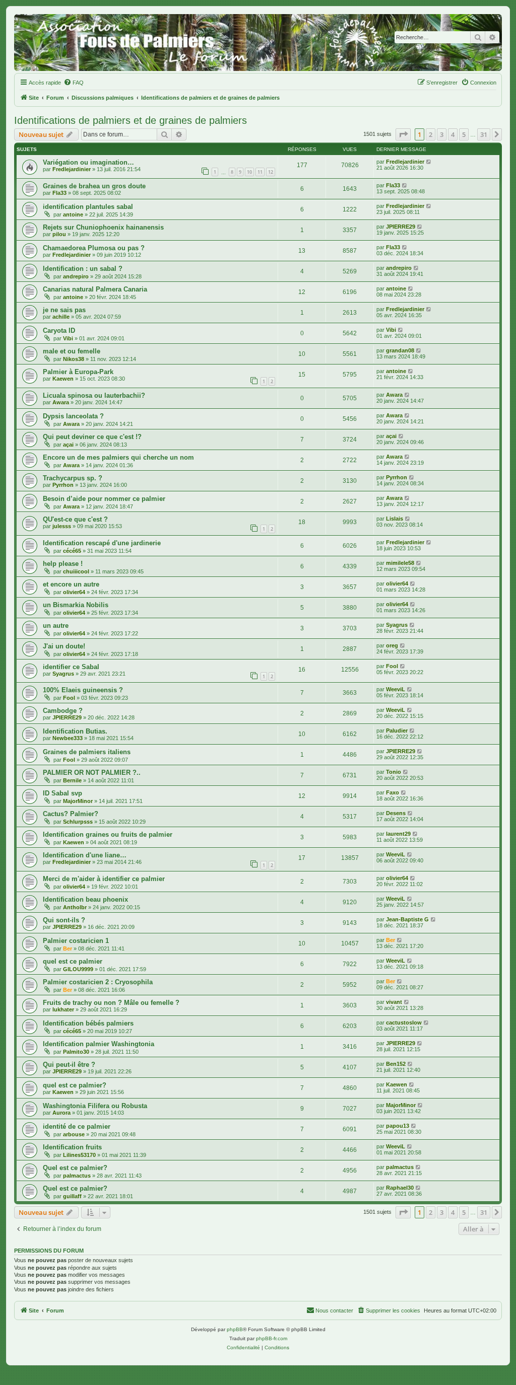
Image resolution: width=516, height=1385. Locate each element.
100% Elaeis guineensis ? (83, 690)
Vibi (68, 338)
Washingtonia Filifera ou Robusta (95, 1106)
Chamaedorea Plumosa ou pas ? (94, 248)
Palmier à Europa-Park (78, 372)
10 (249, 172)
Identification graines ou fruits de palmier (107, 834)
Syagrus (397, 625)
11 (260, 172)
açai (68, 445)
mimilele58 (400, 563)
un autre (56, 625)
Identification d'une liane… (84, 855)
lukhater (63, 1009)
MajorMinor (78, 801)
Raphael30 (400, 1188)
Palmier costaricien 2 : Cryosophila (98, 982)
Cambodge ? (63, 710)
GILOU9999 (78, 969)
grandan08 (400, 350)
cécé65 (72, 551)
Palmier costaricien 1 (76, 940)
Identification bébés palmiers (88, 1023)
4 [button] (453, 134)
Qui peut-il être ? (69, 1064)
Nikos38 (73, 359)
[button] (403, 134)
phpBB (235, 1329)
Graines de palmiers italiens (87, 752)
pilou (59, 234)
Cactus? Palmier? (70, 814)
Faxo (392, 792)
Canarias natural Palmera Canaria (95, 289)
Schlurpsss (78, 822)
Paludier (397, 730)
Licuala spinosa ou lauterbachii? (94, 395)
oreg (392, 645)
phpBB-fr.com (271, 1338)
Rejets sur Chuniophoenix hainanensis (103, 227)
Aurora (61, 1113)
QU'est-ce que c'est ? (75, 519)
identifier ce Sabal (71, 667)
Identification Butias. (75, 731)
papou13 (397, 1126)
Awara (60, 402)
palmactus (77, 1176)
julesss (61, 526)
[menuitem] (73, 83)
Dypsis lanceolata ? (73, 416)
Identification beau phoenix (85, 899)
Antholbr (75, 907)
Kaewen (63, 379)
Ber (67, 948)
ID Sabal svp (62, 793)
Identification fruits (72, 1147)
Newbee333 (67, 738)
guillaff (72, 1196)
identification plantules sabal (88, 206)
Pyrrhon (63, 485)
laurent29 (398, 834)
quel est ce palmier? (74, 1085)
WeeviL (395, 689)
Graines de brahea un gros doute (94, 186)
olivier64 (74, 592)
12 (270, 172)
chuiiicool (76, 571)
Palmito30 (76, 1052)
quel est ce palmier (72, 961)
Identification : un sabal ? (82, 268)
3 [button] (441, 134)
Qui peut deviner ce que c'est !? (92, 437)
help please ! (63, 563)
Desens (396, 813)
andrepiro (76, 276)
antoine (73, 214)
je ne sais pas (64, 310)
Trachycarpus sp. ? (72, 478)
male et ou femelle (71, 351)
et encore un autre (71, 584)
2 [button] (430, 134)
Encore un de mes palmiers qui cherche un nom (118, 457)
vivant (394, 1002)
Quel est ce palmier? (75, 1168)
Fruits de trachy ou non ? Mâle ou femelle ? (111, 1002)
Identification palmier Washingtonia (98, 1044)
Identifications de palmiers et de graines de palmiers (130, 120)
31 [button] (483, 134)
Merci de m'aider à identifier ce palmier (104, 879)
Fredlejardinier (71, 169)
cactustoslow (404, 1022)
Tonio (393, 772)
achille (61, 317)
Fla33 (59, 193)
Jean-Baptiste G (407, 919)
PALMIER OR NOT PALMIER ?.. (92, 772)
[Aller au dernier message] (429, 162)
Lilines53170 (79, 1155)
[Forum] (258, 42)
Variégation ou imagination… (88, 162)
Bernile (72, 780)
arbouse (74, 1134)
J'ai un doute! (64, 646)
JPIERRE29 (400, 227)
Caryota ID (59, 330)
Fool (392, 666)
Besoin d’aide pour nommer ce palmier (104, 498)
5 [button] (464, 134)
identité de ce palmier (76, 1126)
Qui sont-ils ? (64, 920)
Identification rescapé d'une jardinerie (102, 543)
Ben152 (396, 1064)
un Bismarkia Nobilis (75, 605)
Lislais (394, 519)
